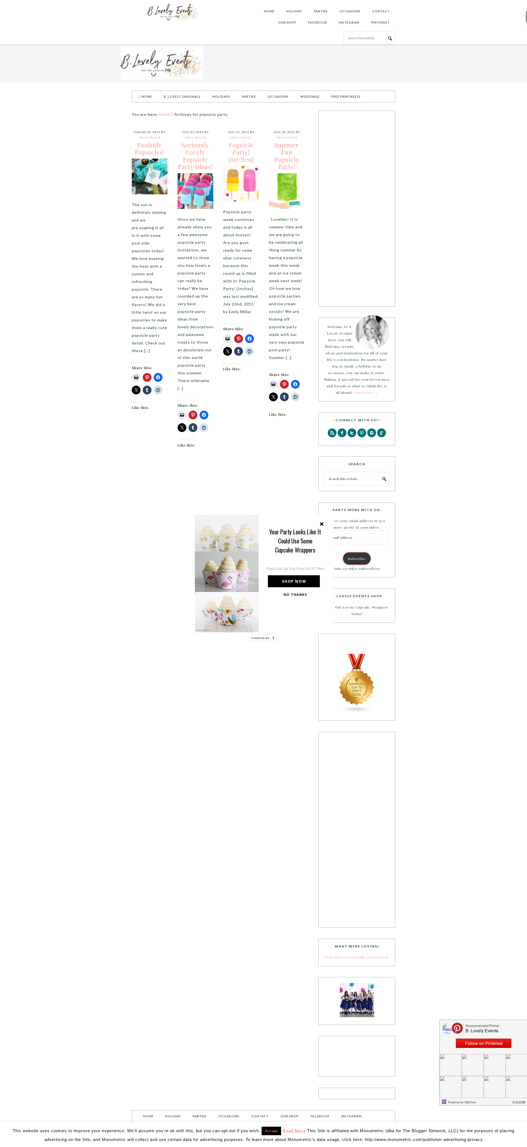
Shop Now (294, 581)
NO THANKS (295, 594)
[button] (295, 540)
